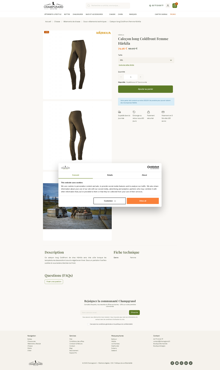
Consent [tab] (75, 175)
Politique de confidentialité (123, 363)
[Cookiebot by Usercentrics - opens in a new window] (149, 167)
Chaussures (32, 341)
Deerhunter (115, 346)
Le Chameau (115, 344)
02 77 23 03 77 (158, 339)
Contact (72, 346)
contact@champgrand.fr (161, 341)
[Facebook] (172, 363)
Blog (70, 348)
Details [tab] (110, 175)
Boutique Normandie (160, 344)
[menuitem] (53, 14)
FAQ (70, 339)
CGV (112, 363)
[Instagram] (181, 363)
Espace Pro (73, 353)
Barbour (114, 339)
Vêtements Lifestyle (34, 344)
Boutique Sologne (159, 346)
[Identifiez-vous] (168, 5)
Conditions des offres (76, 341)
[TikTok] (190, 363)
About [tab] (144, 175)
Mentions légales (104, 363)
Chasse (30, 346)
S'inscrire (134, 312)
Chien (29, 351)
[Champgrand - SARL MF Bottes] (53, 5)
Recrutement (73, 351)
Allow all (142, 201)
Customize (108, 201)
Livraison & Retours (75, 344)
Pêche (30, 348)
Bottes (30, 339)
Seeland (114, 351)
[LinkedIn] (186, 363)
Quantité (121, 72)
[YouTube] (177, 363)
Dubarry (114, 348)
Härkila (121, 35)
